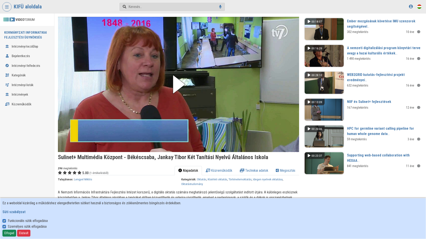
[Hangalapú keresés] (220, 7)
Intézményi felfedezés (25, 66)
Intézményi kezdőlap (24, 46)
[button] (178, 84)
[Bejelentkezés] (411, 6)
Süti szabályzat (14, 212)
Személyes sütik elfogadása (27, 226)
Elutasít (23, 233)
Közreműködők (21, 104)
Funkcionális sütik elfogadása (28, 221)
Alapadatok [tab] (190, 170)
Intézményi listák (22, 85)
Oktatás (201, 179)
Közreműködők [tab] (221, 170)
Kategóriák (18, 75)
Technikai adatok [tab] (256, 170)
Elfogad (9, 233)
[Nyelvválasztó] (419, 6)
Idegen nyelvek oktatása (268, 179)
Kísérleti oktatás (217, 179)
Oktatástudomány (192, 184)
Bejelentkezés (20, 56)
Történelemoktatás (240, 179)
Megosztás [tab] (287, 170)
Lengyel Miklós (83, 179)
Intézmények (19, 94)
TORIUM (25, 20)
